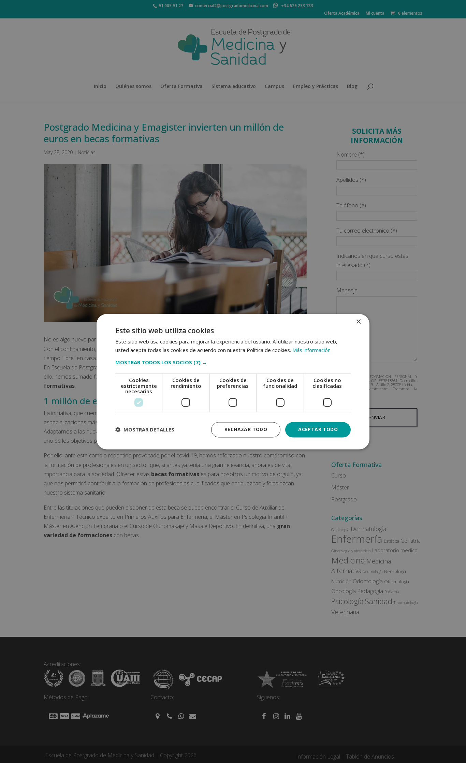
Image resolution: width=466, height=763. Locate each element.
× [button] (358, 321)
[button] (233, 363)
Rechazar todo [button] (245, 429)
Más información (311, 350)
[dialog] (233, 381)
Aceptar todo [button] (318, 429)
